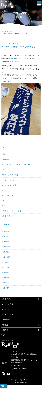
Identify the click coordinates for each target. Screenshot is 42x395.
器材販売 (4, 325)
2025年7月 (5, 272)
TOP (2, 31)
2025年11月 (5, 252)
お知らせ (9, 31)
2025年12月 (5, 247)
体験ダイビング (7, 216)
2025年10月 (5, 257)
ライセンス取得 (7, 304)
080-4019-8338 (16, 363)
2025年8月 (5, 267)
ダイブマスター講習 (8, 185)
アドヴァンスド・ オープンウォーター (15, 164)
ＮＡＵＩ (26, 58)
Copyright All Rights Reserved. (21, 380)
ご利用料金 (5, 159)
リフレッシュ (6, 206)
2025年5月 (5, 283)
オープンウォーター (8, 180)
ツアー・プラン (7, 314)
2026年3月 (5, 236)
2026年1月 (5, 241)
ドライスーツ (6, 190)
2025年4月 (5, 288)
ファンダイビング (8, 195)
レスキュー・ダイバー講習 (11, 211)
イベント (4, 170)
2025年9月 (5, 262)
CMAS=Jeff (12, 58)
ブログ (3, 200)
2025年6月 (5, 278)
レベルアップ (6, 309)
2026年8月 (5, 231)
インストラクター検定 (9, 175)
